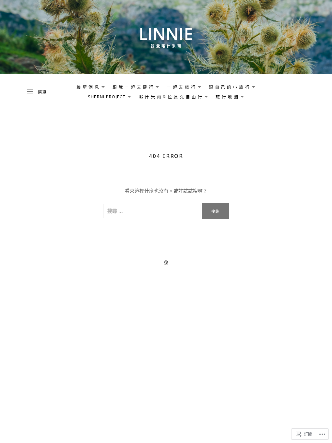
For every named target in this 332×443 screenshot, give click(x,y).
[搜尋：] (152, 210)
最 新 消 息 (86, 88)
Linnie (166, 33)
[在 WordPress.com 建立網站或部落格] (166, 262)
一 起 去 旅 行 (179, 88)
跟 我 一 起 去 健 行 (131, 88)
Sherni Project (105, 98)
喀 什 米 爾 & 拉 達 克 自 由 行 (169, 98)
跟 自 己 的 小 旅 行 (228, 88)
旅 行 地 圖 (225, 98)
